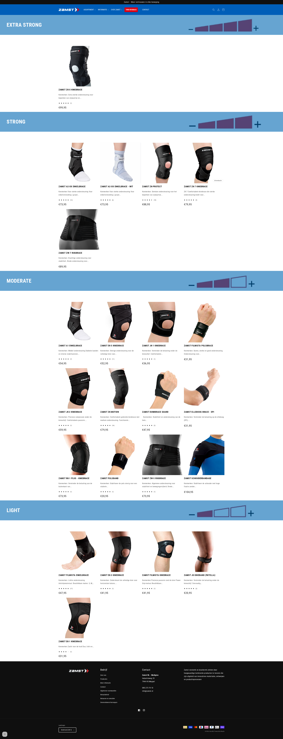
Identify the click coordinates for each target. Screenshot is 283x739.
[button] (213, 9)
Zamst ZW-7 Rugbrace (70, 253)
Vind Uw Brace (131, 10)
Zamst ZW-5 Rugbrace (154, 478)
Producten (103, 679)
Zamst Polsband (109, 478)
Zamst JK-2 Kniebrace (70, 412)
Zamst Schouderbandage (197, 478)
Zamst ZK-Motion (109, 412)
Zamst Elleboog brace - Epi (199, 412)
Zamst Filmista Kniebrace (156, 575)
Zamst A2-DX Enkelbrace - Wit (116, 186)
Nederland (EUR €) (66, 730)
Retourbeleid (104, 695)
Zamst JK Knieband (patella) (199, 575)
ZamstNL (211, 731)
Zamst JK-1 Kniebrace (154, 345)
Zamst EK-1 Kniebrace (70, 641)
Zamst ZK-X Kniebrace (70, 89)
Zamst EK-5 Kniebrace (112, 345)
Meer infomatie (105, 683)
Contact (103, 687)
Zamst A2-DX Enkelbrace (72, 186)
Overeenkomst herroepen (108, 702)
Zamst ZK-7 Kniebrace (195, 186)
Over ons (103, 675)
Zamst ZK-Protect (152, 186)
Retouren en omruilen (107, 698)
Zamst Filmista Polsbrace (198, 345)
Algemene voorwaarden (108, 691)
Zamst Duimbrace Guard (155, 412)
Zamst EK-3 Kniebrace (112, 575)
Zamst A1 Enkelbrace (70, 345)
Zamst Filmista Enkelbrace (74, 575)
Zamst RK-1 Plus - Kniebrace (74, 478)
